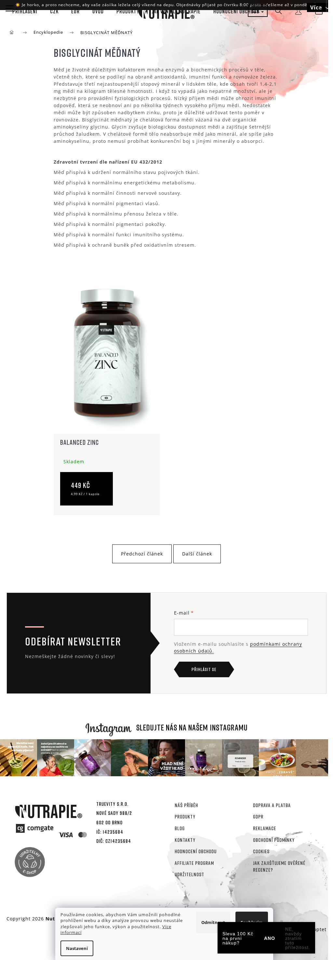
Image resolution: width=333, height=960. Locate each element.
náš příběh (186, 805)
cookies (261, 851)
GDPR (258, 816)
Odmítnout (213, 922)
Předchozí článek (142, 554)
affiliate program (194, 863)
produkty (185, 816)
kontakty (185, 840)
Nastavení (77, 948)
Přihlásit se (204, 669)
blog (180, 828)
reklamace (264, 828)
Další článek (197, 554)
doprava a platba (272, 805)
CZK (256, 10)
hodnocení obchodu (196, 851)
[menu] (9, 8)
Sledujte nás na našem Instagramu (192, 727)
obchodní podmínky (274, 840)
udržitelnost (189, 874)
